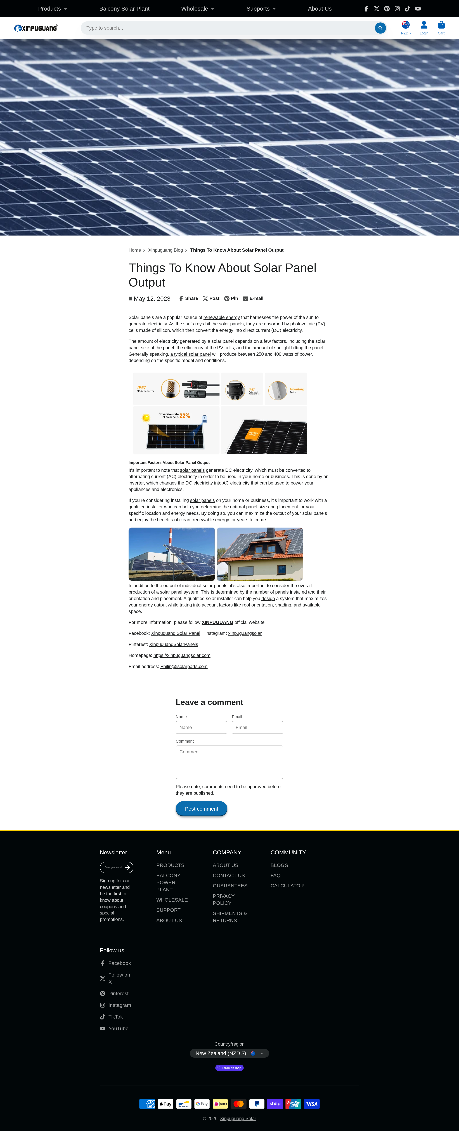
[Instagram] (397, 8)
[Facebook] (366, 8)
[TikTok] (407, 8)
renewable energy (222, 317)
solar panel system (179, 591)
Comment (185, 741)
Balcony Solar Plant (124, 8)
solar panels (231, 323)
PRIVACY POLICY (224, 899)
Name (181, 716)
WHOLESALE (172, 900)
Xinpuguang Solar (238, 1118)
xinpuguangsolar (245, 633)
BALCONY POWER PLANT (168, 882)
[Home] (36, 28)
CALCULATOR (287, 885)
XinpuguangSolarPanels (173, 644)
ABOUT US (169, 920)
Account (424, 28)
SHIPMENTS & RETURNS (230, 917)
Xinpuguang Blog (165, 250)
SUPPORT (168, 910)
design (268, 598)
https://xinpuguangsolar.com (181, 655)
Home (135, 250)
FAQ (276, 875)
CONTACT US (229, 875)
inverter (136, 482)
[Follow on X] (377, 8)
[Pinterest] (387, 8)
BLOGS (279, 865)
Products (49, 8)
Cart (441, 28)
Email (237, 716)
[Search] (380, 27)
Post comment (201, 809)
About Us (320, 8)
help (186, 506)
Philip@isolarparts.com (184, 666)
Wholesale (194, 8)
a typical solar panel (190, 354)
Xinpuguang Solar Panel (175, 633)
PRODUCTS (170, 865)
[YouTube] (418, 8)
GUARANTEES (230, 885)
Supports (258, 8)
